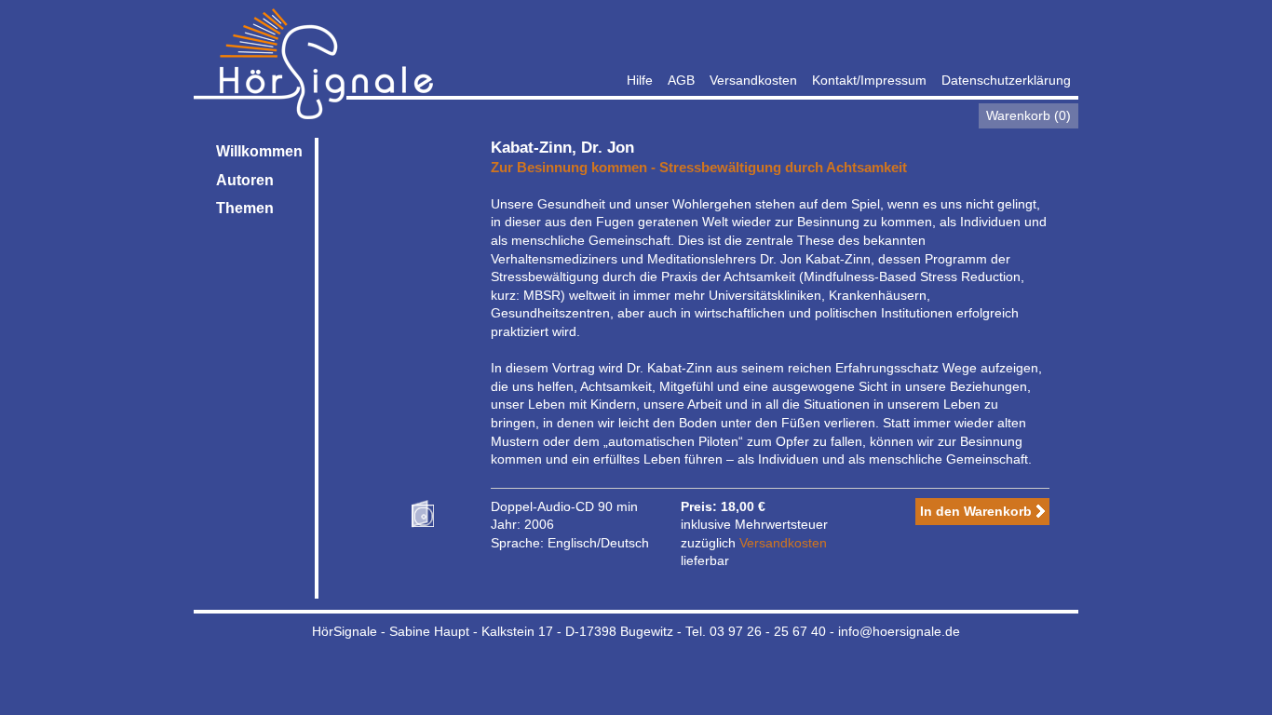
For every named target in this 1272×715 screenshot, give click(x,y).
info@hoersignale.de (899, 631)
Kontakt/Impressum (869, 80)
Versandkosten (753, 80)
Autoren (245, 180)
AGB (681, 80)
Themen (245, 208)
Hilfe (640, 80)
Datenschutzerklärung (1006, 80)
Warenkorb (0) (1028, 115)
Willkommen (259, 151)
